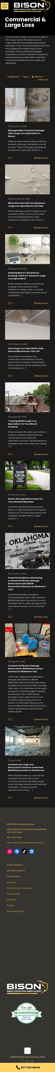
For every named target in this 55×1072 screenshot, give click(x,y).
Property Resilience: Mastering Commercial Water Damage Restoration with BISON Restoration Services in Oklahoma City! (27, 583)
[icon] (32, 1061)
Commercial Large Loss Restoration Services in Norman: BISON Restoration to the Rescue (26, 767)
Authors (38, 76)
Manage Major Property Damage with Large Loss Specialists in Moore (26, 133)
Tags (25, 76)
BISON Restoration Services (26, 1056)
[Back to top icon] (27, 1051)
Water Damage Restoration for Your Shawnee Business (25, 500)
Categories (13, 76)
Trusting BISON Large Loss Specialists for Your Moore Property (22, 424)
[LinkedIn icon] (26, 1061)
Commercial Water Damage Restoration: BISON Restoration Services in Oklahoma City (25, 668)
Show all (43, 79)
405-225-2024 (14, 837)
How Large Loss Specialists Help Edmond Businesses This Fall (25, 350)
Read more (42, 157)
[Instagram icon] (29, 1061)
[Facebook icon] (23, 1061)
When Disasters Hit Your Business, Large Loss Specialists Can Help (27, 204)
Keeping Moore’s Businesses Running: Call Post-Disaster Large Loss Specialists (27, 275)
